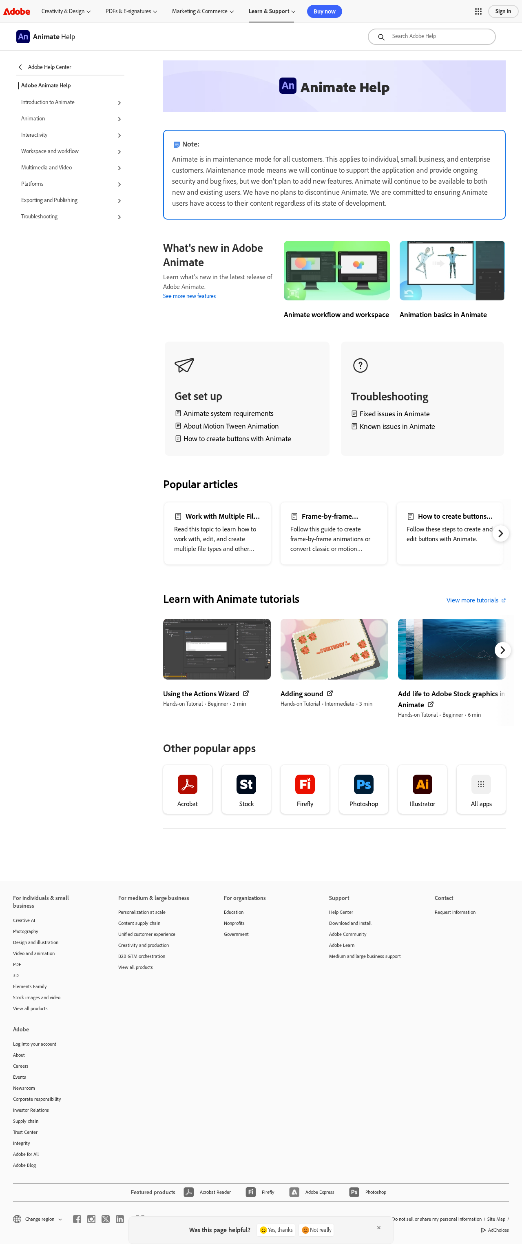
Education (233, 912)
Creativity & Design (63, 11)
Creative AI (24, 920)
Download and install (350, 923)
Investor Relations (31, 1110)
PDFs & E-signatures (128, 11)
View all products (30, 1008)
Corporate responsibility (37, 1099)
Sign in (503, 11)
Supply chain (25, 1121)
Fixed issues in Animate (395, 413)
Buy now (325, 11)
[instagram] (91, 1219)
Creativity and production (143, 945)
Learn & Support (269, 11)
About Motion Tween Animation (231, 426)
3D (16, 975)
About (19, 1055)
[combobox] (432, 37)
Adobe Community (348, 934)
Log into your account (34, 1044)
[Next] (501, 533)
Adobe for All (26, 1154)
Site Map (496, 1219)
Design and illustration (35, 942)
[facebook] (77, 1219)
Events (19, 1077)
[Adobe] (16, 11)
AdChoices (498, 1230)
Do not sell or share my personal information (437, 1219)
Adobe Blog (24, 1165)
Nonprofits (234, 923)
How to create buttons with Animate (237, 438)
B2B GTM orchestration (141, 956)
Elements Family (30, 986)
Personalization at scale (142, 912)
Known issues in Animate (397, 426)
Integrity (21, 1143)
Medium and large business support (365, 956)
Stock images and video (36, 997)
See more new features (189, 296)
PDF (17, 964)
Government (236, 934)
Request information (455, 912)
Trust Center (25, 1132)
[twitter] (106, 1219)
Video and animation (34, 953)
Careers (21, 1066)
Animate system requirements (229, 413)
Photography (25, 931)
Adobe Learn (341, 945)
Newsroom (24, 1088)
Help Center (341, 912)
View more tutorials (472, 600)
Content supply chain (139, 923)
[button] (478, 11)
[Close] (378, 1227)
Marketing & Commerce (200, 11)
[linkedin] (120, 1219)
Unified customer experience (146, 934)
